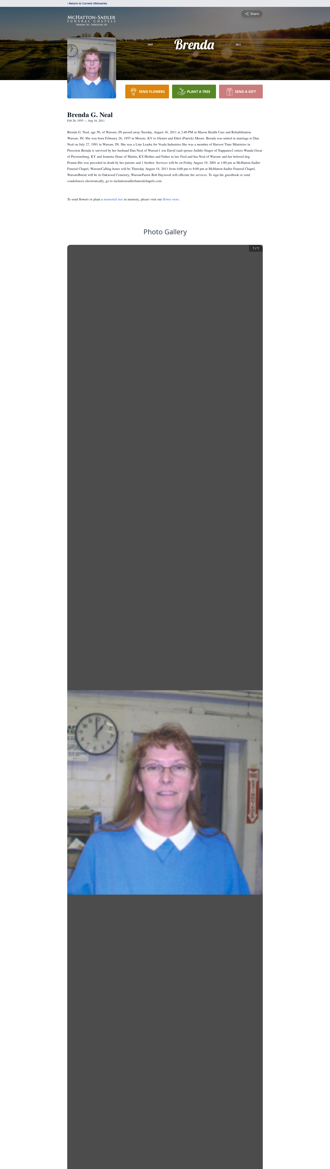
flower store (171, 199)
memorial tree (113, 199)
